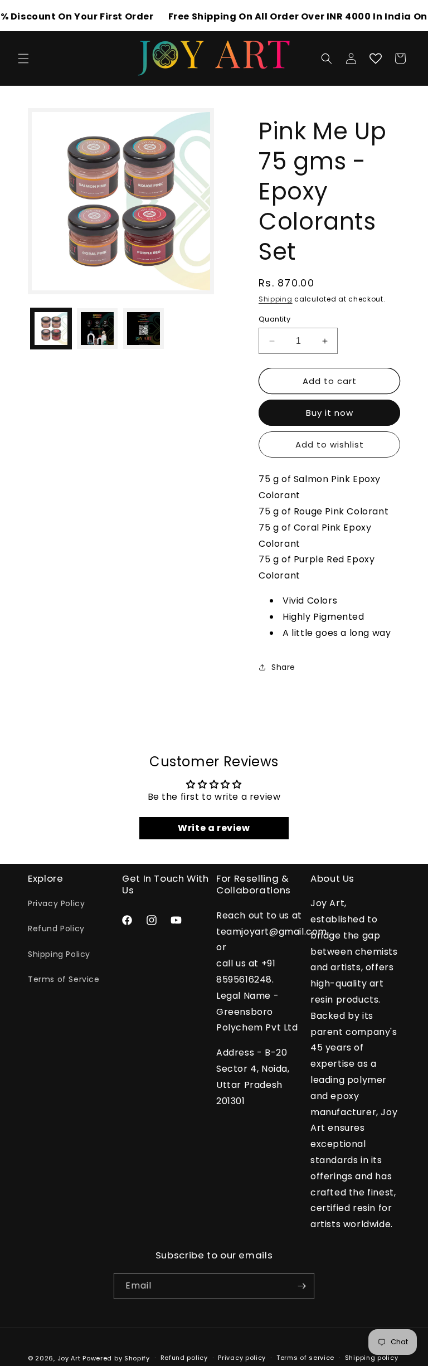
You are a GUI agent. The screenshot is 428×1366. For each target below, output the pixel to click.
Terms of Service (64, 979)
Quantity (274, 319)
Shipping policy (371, 1357)
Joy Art (69, 1358)
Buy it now (329, 413)
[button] (23, 58)
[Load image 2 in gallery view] (97, 328)
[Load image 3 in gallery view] (143, 328)
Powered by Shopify (116, 1358)
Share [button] (283, 667)
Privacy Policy (56, 903)
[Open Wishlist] (375, 58)
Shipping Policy (59, 954)
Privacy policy (242, 1357)
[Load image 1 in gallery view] (51, 328)
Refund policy (184, 1357)
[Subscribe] (301, 1286)
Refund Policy (56, 928)
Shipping (276, 299)
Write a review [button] (214, 827)
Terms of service (305, 1357)
